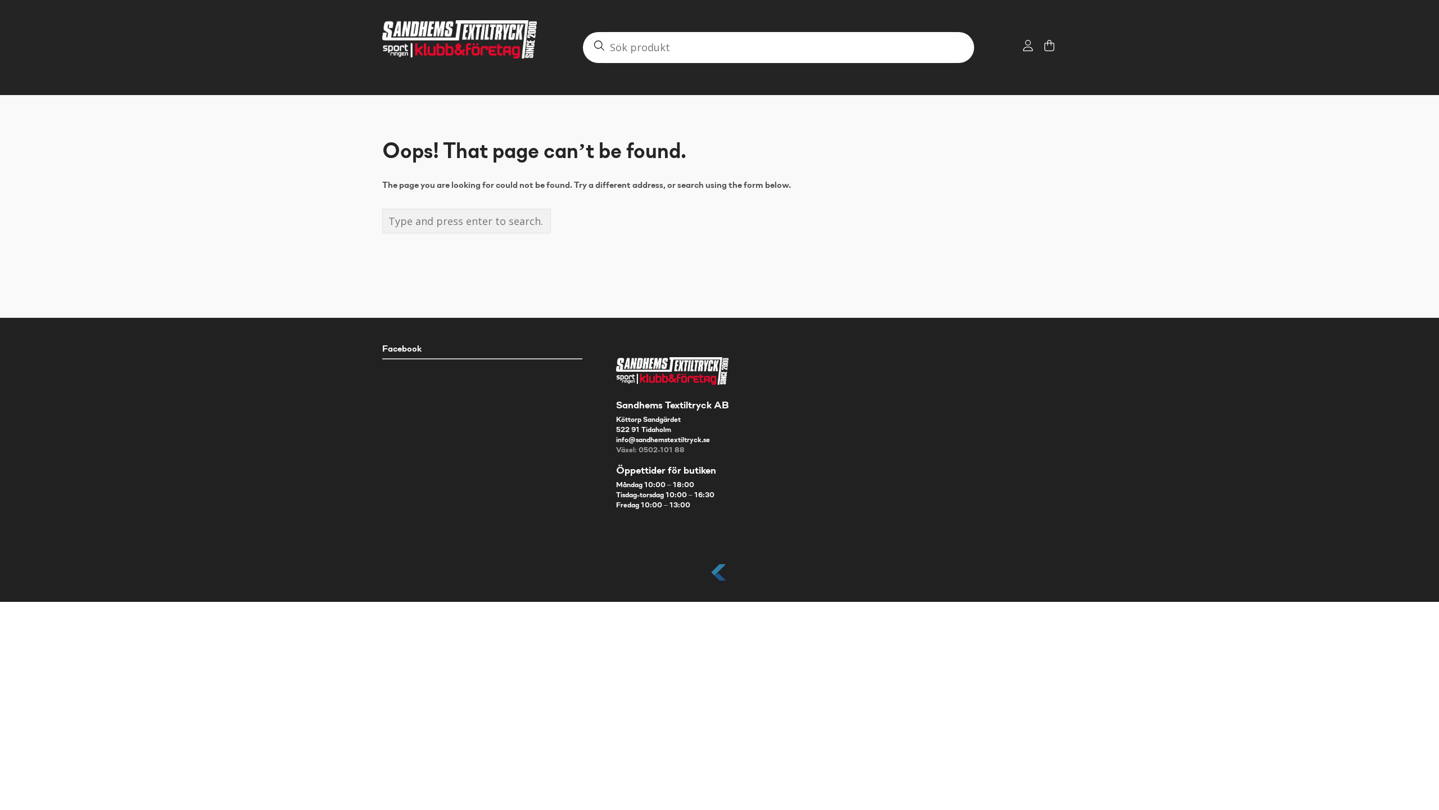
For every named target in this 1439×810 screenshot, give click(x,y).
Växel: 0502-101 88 (650, 450)
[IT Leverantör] (719, 581)
